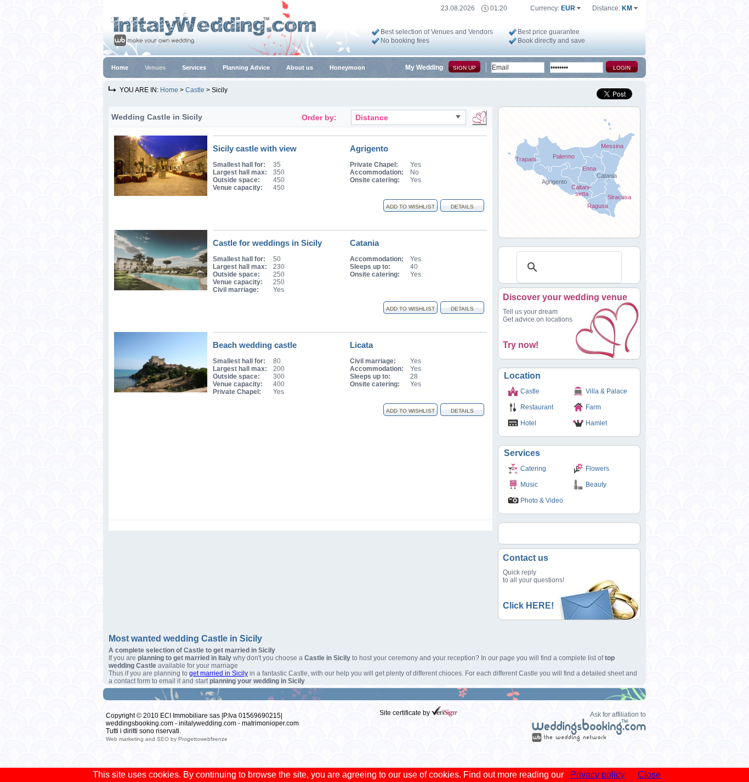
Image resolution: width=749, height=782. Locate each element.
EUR (569, 8)
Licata (361, 345)
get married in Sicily (218, 673)
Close (649, 774)
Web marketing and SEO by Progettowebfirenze (167, 739)
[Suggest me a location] (479, 117)
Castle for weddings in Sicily (267, 242)
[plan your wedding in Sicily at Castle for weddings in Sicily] (160, 288)
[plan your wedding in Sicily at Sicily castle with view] (160, 194)
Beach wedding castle (255, 345)
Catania (364, 242)
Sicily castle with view (255, 148)
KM (628, 8)
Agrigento (369, 148)
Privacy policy (597, 774)
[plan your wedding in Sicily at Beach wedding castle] (160, 390)
